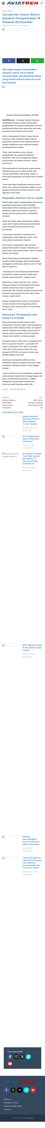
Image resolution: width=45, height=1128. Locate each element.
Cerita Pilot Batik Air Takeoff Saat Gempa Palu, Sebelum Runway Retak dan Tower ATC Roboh (32, 863)
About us (7, 1099)
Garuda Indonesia (18, 389)
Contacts (7, 1109)
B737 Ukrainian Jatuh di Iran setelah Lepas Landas (32, 647)
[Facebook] (10, 1056)
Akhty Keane (27, 430)
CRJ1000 (5, 389)
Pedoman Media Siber (13, 1106)
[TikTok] (28, 1056)
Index (4, 11)
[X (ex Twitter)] (22, 1056)
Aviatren (29, 1118)
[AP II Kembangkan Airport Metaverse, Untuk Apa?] (11, 440)
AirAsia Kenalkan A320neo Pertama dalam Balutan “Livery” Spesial (30, 420)
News (10, 11)
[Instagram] (16, 1056)
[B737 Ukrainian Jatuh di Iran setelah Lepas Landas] (11, 738)
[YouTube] (10, 1063)
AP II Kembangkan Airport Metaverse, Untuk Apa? (31, 438)
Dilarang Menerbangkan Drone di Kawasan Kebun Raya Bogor (31, 840)
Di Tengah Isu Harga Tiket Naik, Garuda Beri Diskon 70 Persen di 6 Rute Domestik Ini (31, 458)
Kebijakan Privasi (11, 1102)
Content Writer (23, 25)
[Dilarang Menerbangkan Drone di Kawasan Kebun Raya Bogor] (11, 844)
